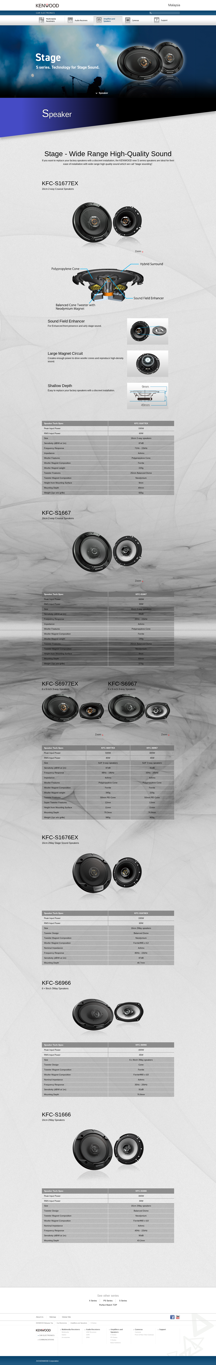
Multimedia (65, 1332)
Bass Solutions (115, 1342)
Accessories (66, 1337)
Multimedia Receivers (71, 1329)
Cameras (136, 21)
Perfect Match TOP (108, 1305)
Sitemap (52, 1317)
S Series (123, 1300)
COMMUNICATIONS (46, 1340)
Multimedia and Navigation (50, 21)
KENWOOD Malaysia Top (44, 1323)
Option (64, 1335)
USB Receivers (91, 1332)
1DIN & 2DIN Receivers (79, 21)
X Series (93, 1300)
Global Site (66, 1317)
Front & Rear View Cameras (144, 1335)
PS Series (108, 1300)
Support (165, 21)
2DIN (87, 1337)
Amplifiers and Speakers (79, 1323)
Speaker (103, 93)
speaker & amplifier (108, 21)
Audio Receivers (93, 1329)
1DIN (87, 1335)
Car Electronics (62, 1323)
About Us (39, 1317)
